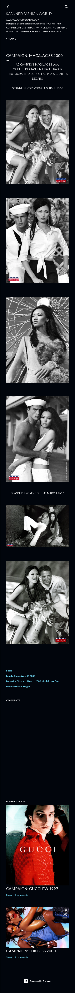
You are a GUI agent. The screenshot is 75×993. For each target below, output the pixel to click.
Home (12, 38)
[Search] (66, 6)
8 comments (21, 957)
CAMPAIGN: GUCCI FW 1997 (32, 888)
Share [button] (9, 670)
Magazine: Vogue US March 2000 (23, 681)
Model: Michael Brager (18, 686)
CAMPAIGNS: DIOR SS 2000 (31, 950)
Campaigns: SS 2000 (24, 676)
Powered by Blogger (41, 981)
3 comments (21, 894)
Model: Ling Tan (50, 681)
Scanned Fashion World (29, 13)
